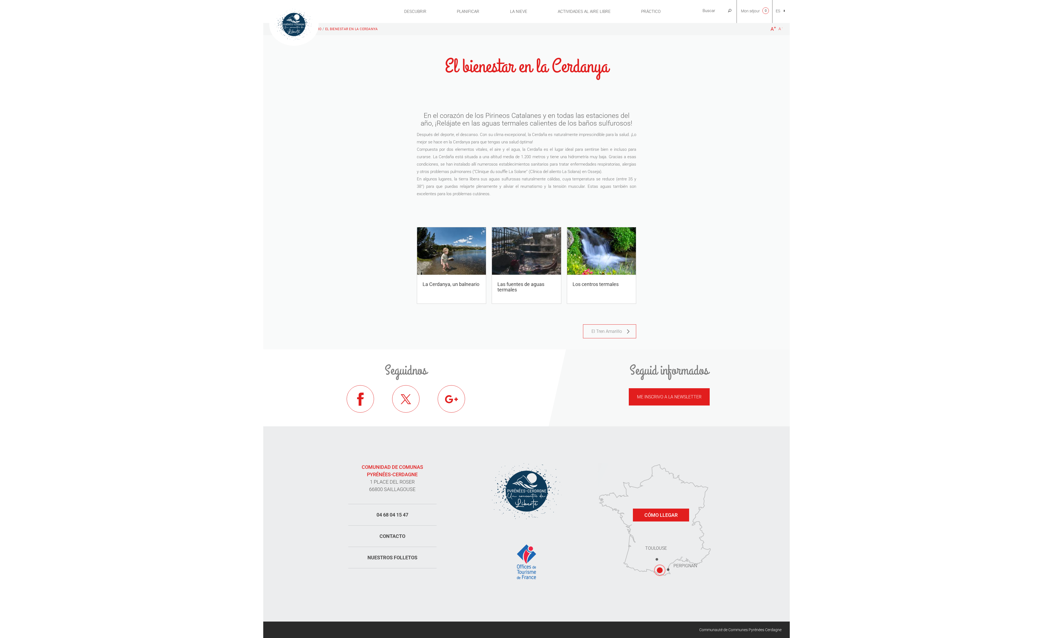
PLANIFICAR (468, 11)
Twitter (406, 399)
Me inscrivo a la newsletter (669, 396)
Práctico (651, 11)
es (778, 11)
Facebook (360, 399)
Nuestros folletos (392, 557)
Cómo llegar (661, 515)
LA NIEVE (518, 11)
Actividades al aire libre (584, 11)
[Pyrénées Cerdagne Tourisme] (294, 24)
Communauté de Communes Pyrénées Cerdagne (740, 630)
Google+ (451, 399)
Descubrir (415, 11)
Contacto (392, 536)
